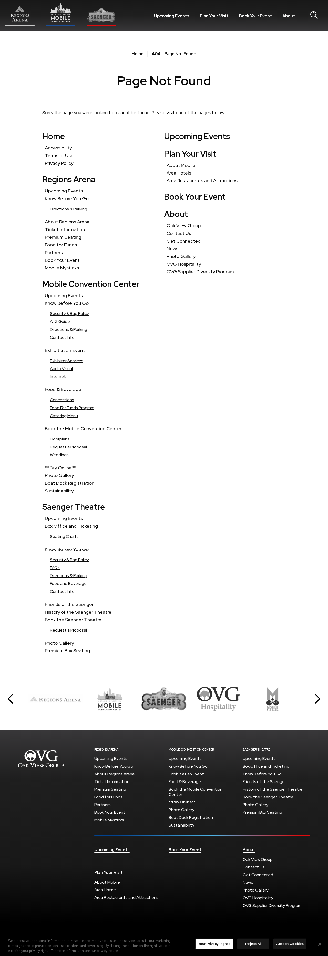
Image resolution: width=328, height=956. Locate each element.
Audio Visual (61, 368)
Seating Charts (64, 536)
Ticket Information (65, 229)
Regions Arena (68, 179)
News (172, 249)
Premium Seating (63, 237)
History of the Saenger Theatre (78, 612)
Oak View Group (184, 226)
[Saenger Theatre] (101, 17)
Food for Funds (61, 245)
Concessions (62, 400)
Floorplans (59, 439)
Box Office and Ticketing (71, 526)
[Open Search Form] (314, 15)
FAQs (55, 567)
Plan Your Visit (214, 16)
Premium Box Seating (67, 651)
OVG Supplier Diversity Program (200, 272)
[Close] (319, 944)
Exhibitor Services (66, 360)
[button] (10, 699)
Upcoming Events (171, 16)
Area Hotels (179, 173)
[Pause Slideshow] (296, 689)
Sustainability (59, 491)
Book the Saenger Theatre (73, 620)
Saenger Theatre (73, 507)
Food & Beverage (63, 389)
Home (138, 54)
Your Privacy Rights (214, 943)
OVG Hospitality (184, 264)
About (288, 16)
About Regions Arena (67, 222)
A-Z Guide (60, 321)
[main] (164, 361)
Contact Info (62, 337)
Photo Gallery (59, 475)
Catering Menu (64, 415)
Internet (58, 376)
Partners (54, 252)
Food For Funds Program (72, 407)
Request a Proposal (68, 447)
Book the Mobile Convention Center (83, 428)
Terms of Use (59, 155)
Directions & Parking (68, 209)
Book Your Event (255, 16)
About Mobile (181, 165)
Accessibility (58, 148)
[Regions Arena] (20, 15)
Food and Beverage (68, 583)
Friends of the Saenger (69, 604)
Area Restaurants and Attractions (202, 180)
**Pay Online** (60, 468)
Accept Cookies (290, 943)
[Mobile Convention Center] (60, 14)
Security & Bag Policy (69, 313)
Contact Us (179, 233)
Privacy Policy (59, 163)
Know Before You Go (67, 198)
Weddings (59, 455)
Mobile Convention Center (90, 284)
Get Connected (184, 241)
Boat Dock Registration (69, 483)
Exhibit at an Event (65, 350)
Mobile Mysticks (62, 268)
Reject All (253, 943)
